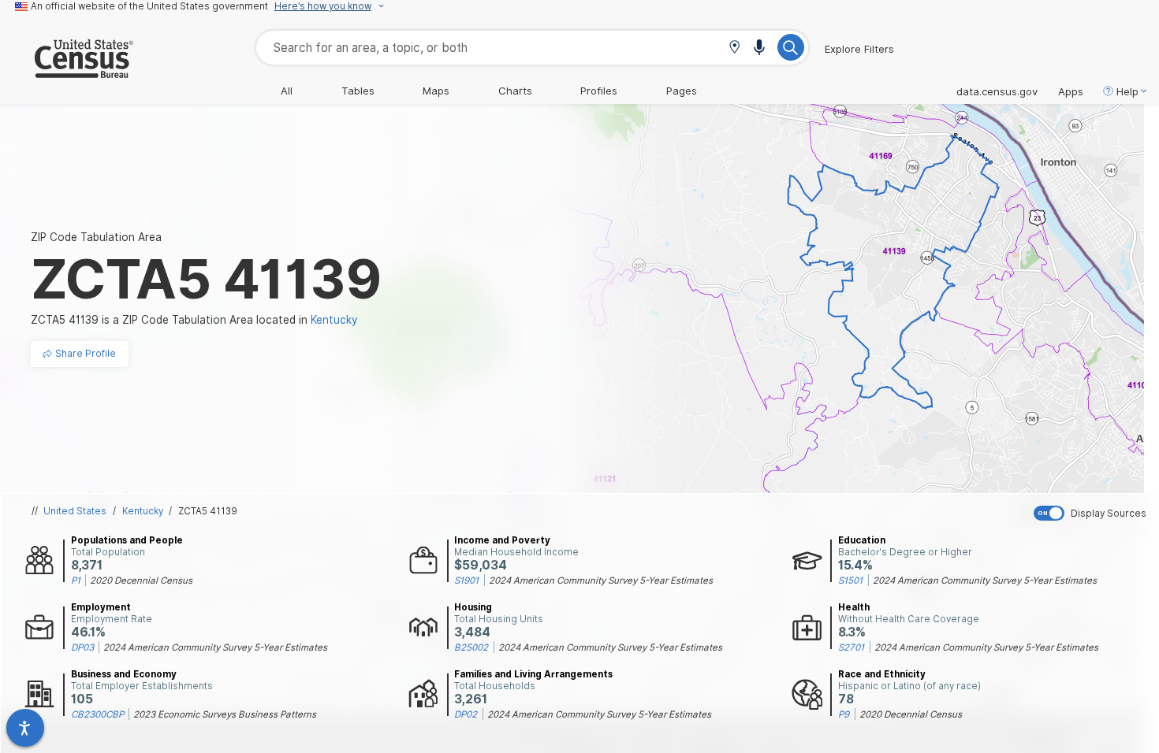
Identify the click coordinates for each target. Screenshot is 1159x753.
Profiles (598, 90)
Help (1127, 91)
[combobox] (532, 48)
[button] (734, 48)
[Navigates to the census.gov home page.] (66, 71)
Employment (101, 607)
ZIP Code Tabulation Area (96, 237)
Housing (473, 607)
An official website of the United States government (149, 6)
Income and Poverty (502, 540)
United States (74, 511)
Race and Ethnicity (882, 674)
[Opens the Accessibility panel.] (25, 728)
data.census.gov (997, 91)
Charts (515, 90)
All (287, 90)
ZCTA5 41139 (207, 511)
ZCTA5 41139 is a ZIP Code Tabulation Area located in (194, 319)
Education (861, 540)
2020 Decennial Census (141, 580)
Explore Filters (859, 49)
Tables (358, 90)
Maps (436, 90)
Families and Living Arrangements (533, 674)
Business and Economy (124, 674)
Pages (681, 90)
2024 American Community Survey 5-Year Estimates (601, 580)
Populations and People (127, 540)
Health (854, 607)
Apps (1070, 91)
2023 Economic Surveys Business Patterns (224, 714)
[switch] (1093, 513)
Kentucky (142, 511)
